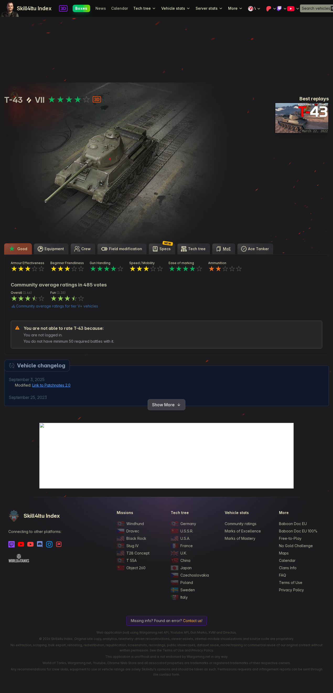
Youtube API (179, 632)
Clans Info (288, 568)
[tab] (18, 248)
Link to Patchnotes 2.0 (51, 385)
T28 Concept (137, 553)
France (186, 545)
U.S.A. (185, 538)
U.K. (183, 553)
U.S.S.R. (186, 531)
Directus (229, 632)
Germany (188, 523)
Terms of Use (290, 582)
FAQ (282, 575)
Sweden (187, 590)
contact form (169, 674)
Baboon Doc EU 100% (298, 531)
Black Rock (136, 538)
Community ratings (240, 523)
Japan (186, 568)
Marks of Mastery (240, 538)
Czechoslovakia (194, 575)
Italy (184, 597)
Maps (284, 553)
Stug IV (132, 545)
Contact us (192, 620)
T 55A (131, 560)
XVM (212, 632)
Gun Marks (198, 632)
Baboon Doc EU (293, 523)
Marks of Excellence (243, 531)
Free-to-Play (290, 538)
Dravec (132, 531)
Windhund (135, 523)
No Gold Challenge (296, 545)
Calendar (119, 8)
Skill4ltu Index (34, 8)
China (185, 560)
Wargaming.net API (154, 632)
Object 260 (136, 568)
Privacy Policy (291, 590)
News (100, 8)
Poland (186, 582)
